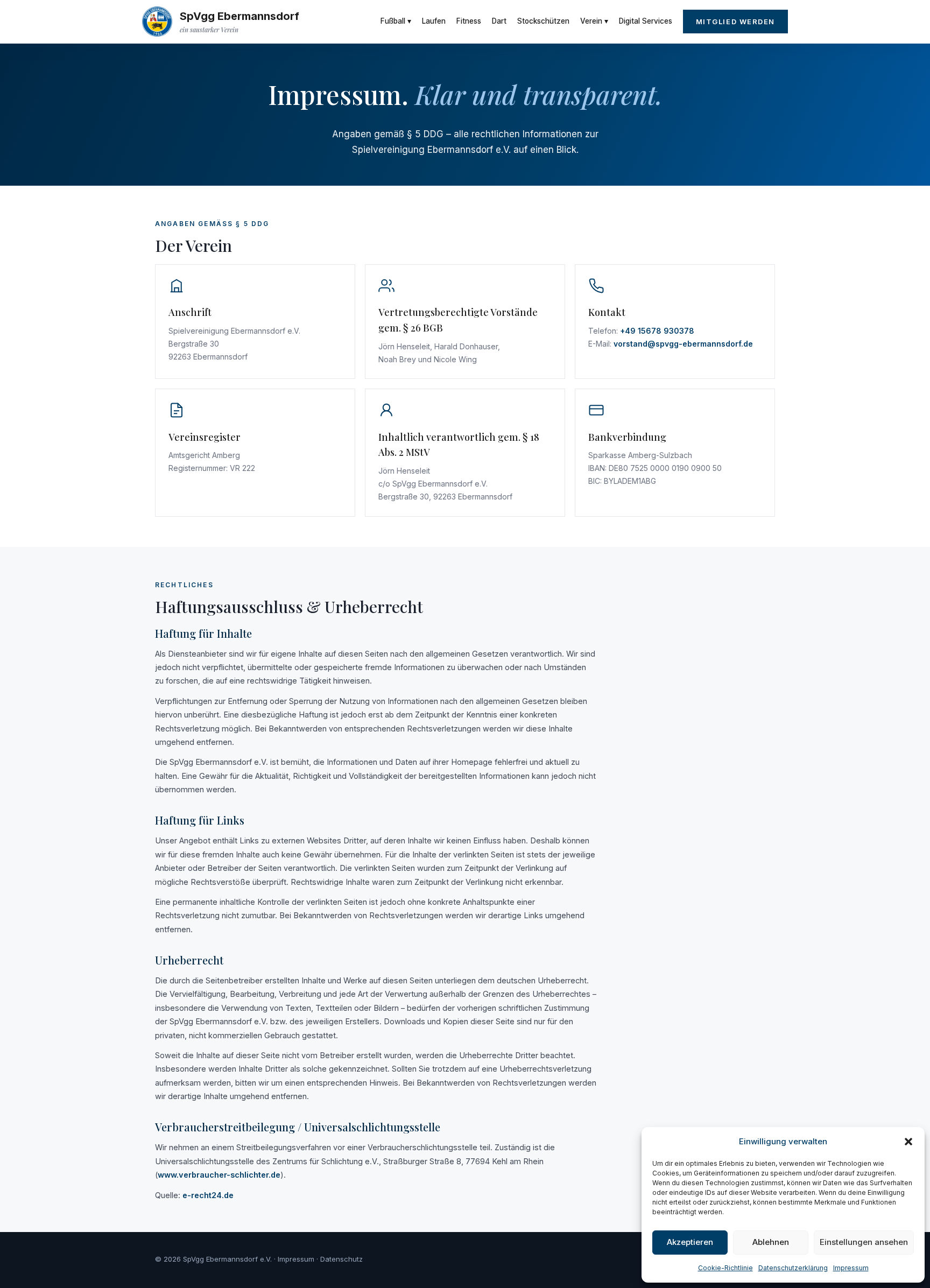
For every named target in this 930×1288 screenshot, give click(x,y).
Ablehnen (770, 1242)
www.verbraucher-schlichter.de (219, 1174)
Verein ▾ (594, 21)
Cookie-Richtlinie (725, 1268)
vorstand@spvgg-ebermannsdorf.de (683, 343)
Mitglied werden (735, 21)
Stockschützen (543, 21)
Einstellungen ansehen (864, 1242)
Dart (499, 21)
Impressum (851, 1268)
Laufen (434, 21)
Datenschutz (341, 1259)
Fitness (468, 21)
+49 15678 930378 (657, 330)
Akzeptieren (690, 1242)
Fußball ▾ (396, 21)
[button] (908, 1141)
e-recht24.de (208, 1195)
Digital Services (645, 21)
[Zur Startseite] (157, 21)
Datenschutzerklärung (793, 1268)
